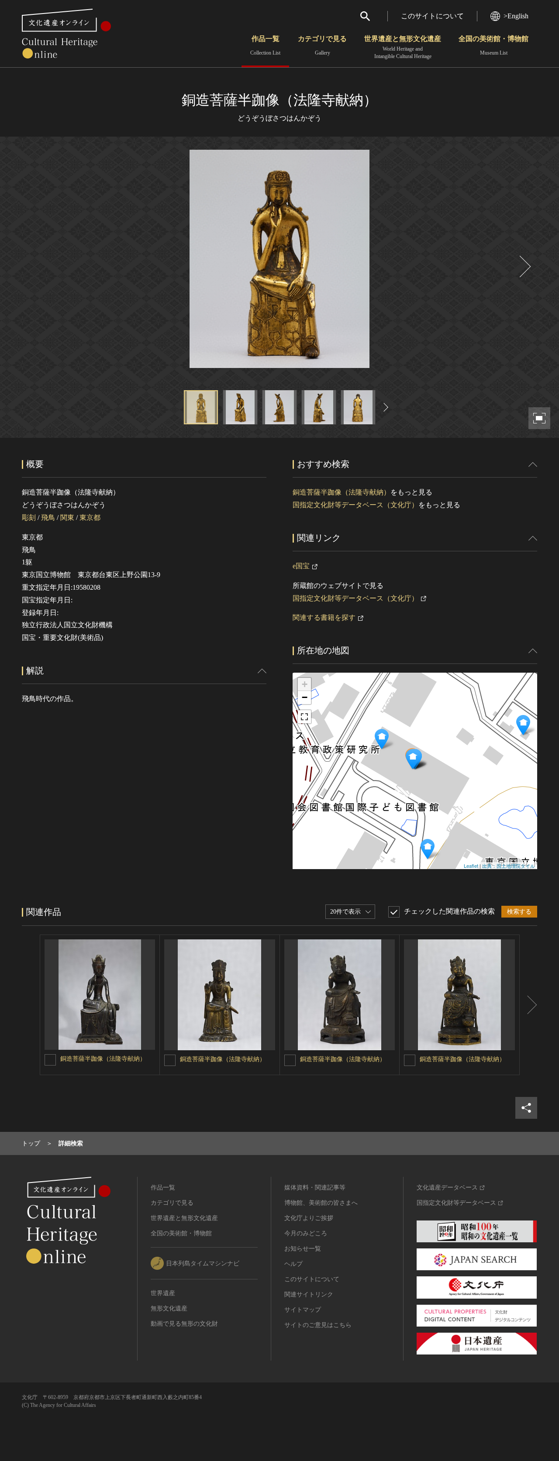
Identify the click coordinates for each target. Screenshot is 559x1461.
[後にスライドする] (524, 266)
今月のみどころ (305, 1233)
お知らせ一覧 (302, 1248)
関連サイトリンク (308, 1294)
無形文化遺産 (169, 1308)
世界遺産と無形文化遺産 (402, 47)
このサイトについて (432, 16)
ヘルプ (293, 1264)
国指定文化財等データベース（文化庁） (355, 505)
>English (516, 16)
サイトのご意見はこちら (318, 1325)
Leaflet (471, 865)
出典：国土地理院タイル (508, 865)
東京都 (89, 517)
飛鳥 (48, 517)
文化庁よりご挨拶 (308, 1218)
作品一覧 (265, 45)
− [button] (304, 697)
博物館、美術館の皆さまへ (321, 1203)
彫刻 (29, 517)
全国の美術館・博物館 (493, 45)
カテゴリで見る (322, 45)
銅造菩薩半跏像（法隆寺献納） (341, 492)
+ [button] (304, 684)
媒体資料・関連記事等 (314, 1187)
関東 (67, 517)
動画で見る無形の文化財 (184, 1323)
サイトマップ (302, 1309)
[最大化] (304, 716)
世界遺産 (163, 1293)
